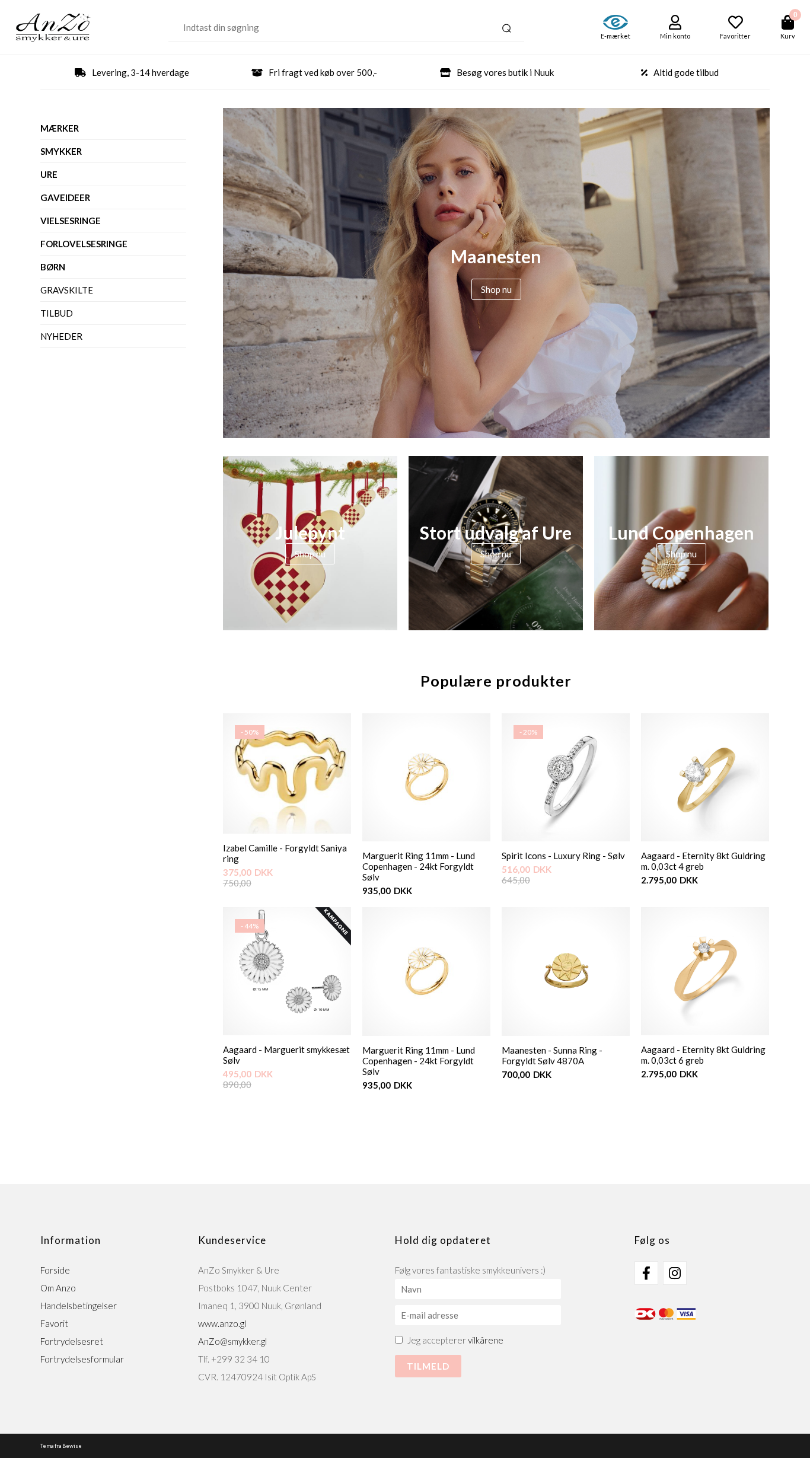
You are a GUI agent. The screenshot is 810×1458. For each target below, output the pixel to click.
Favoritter (735, 36)
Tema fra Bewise (61, 1446)
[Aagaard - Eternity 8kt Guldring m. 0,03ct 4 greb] (705, 777)
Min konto (675, 36)
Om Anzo (58, 1287)
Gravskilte (66, 290)
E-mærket (615, 36)
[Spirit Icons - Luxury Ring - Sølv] (566, 837)
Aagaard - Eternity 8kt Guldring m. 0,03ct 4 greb (703, 861)
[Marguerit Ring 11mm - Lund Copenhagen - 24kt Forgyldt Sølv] (426, 777)
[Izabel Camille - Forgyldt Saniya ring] (287, 830)
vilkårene (485, 1340)
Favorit (54, 1323)
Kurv (787, 36)
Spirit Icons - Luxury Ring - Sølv (563, 855)
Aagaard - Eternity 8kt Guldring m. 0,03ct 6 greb (703, 1054)
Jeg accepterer (455, 1340)
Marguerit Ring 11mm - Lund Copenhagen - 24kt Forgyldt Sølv (418, 866)
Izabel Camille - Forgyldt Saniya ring (285, 853)
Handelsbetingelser (78, 1305)
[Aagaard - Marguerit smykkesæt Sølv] (287, 1031)
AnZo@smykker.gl (232, 1341)
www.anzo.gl (222, 1323)
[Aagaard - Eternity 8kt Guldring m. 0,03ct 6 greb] (705, 971)
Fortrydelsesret (71, 1341)
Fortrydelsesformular (82, 1359)
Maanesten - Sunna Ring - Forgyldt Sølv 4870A (552, 1055)
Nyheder (61, 336)
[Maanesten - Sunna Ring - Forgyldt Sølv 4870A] (566, 971)
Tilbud (56, 313)
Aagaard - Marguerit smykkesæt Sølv (286, 1054)
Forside (55, 1270)
